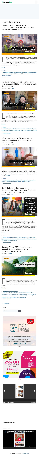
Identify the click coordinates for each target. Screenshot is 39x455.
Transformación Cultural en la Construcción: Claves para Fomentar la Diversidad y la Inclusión (18, 27)
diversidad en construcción (17, 72)
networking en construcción (26, 130)
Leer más (3, 67)
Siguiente (7, 303)
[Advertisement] (19, 12)
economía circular (26, 294)
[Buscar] (19, 311)
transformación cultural (6, 75)
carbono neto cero (19, 292)
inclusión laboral (15, 73)
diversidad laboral (9, 181)
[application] (19, 439)
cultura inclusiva (15, 128)
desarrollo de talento (23, 128)
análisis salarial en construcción (9, 180)
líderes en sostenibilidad (19, 295)
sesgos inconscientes (26, 181)
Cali (10, 292)
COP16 (21, 294)
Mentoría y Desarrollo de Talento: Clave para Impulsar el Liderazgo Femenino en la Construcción (19, 84)
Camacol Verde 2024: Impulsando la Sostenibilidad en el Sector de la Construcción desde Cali (17, 249)
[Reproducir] (4, 447)
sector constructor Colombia (11, 240)
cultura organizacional (7, 72)
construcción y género (7, 128)
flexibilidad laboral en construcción (17, 239)
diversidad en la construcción (29, 237)
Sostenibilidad (23, 297)
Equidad (4, 70)
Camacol (13, 292)
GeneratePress (26, 453)
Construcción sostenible (6, 294)
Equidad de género (28, 72)
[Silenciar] (33, 447)
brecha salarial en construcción (9, 237)
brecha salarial (19, 180)
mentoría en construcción (15, 130)
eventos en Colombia (9, 295)
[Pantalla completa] (34, 447)
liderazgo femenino (5, 130)
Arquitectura (5, 291)
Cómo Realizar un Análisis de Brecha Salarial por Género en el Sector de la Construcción (17, 140)
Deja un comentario (7, 76)
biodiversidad (5, 292)
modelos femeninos (30, 73)
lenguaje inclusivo (22, 73)
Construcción (11, 291)
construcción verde (16, 294)
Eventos (16, 291)
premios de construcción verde (13, 297)
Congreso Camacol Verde (28, 292)
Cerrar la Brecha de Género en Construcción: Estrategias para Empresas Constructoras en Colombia (19, 190)
